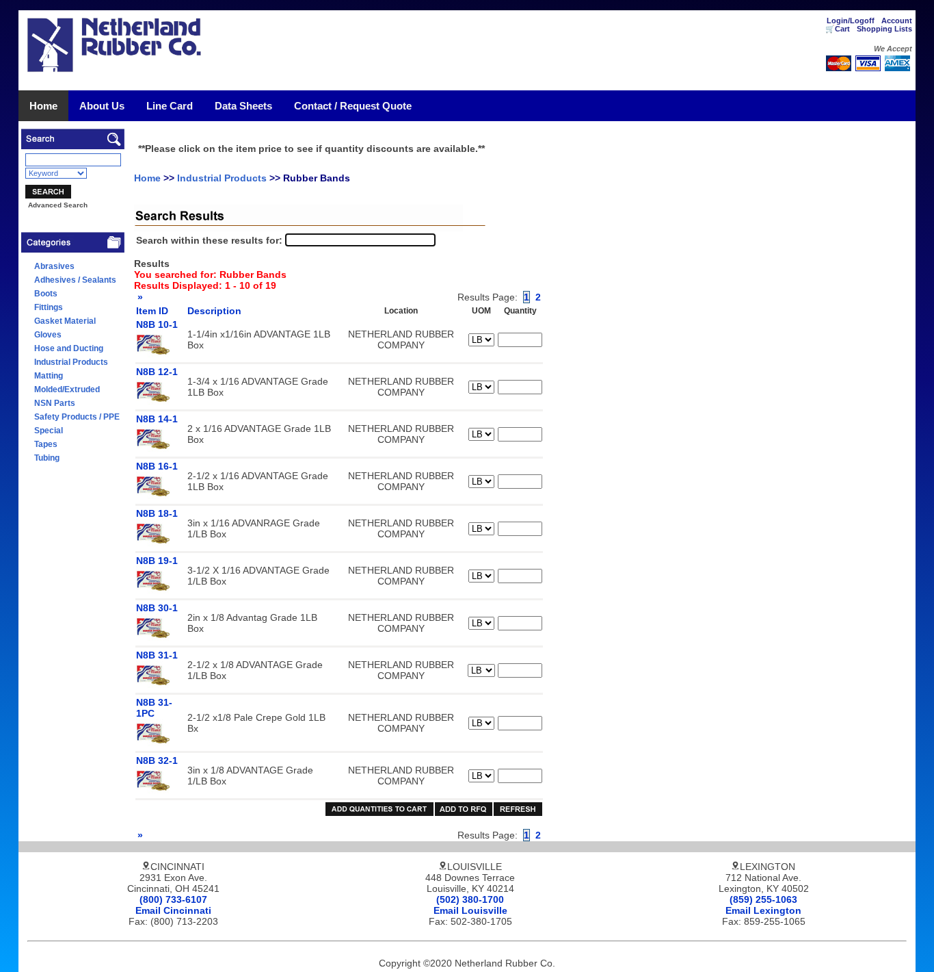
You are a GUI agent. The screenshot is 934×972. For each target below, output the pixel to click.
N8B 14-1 (157, 418)
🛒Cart (837, 29)
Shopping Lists (884, 29)
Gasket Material (65, 321)
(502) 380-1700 (470, 899)
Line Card (169, 106)
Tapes (45, 444)
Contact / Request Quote (353, 106)
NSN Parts (54, 403)
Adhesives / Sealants (75, 280)
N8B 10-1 (157, 324)
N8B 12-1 (157, 371)
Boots (45, 293)
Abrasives (54, 266)
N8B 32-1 (157, 760)
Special (48, 430)
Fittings (48, 307)
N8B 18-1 (157, 513)
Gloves (48, 335)
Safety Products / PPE (77, 417)
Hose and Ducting (68, 348)
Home (43, 106)
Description (214, 310)
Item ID (152, 310)
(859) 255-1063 (763, 899)
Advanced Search (58, 205)
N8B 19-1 (157, 560)
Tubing (46, 458)
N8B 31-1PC (154, 708)
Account (896, 20)
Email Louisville (470, 910)
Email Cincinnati (173, 910)
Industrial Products (71, 362)
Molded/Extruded (67, 389)
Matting (48, 376)
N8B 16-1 (157, 466)
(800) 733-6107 (173, 899)
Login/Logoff (851, 20)
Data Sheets (243, 106)
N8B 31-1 (157, 655)
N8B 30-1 (157, 607)
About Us (101, 106)
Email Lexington (763, 910)
